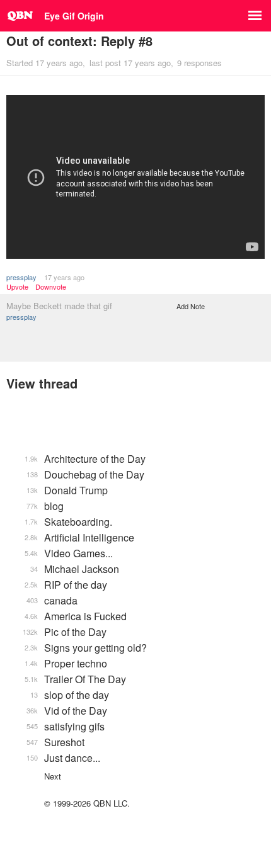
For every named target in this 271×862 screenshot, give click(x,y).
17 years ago (64, 277)
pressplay (21, 277)
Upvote (17, 286)
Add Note (190, 306)
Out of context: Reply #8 (79, 40)
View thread (42, 383)
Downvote (50, 286)
